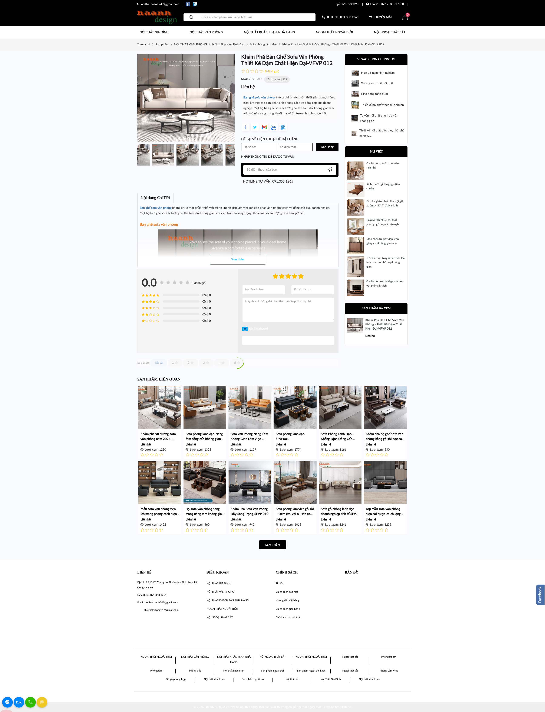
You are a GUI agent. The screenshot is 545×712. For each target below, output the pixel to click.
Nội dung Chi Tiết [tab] (155, 198)
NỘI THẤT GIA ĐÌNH (154, 32)
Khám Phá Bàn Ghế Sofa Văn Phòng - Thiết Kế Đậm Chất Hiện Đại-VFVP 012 (384, 324)
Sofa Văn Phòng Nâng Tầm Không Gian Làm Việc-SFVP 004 (249, 438)
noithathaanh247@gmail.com (161, 602)
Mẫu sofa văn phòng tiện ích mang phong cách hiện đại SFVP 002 (159, 513)
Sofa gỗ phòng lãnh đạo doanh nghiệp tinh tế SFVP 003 (339, 513)
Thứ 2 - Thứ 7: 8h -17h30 (386, 4)
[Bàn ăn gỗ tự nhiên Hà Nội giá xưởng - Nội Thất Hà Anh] (355, 207)
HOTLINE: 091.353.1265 (342, 17)
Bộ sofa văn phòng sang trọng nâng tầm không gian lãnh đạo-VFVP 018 (205, 513)
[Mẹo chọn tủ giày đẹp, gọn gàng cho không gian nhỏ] (355, 245)
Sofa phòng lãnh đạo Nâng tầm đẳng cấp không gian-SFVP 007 (204, 438)
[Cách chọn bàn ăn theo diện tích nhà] (355, 170)
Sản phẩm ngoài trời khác (311, 670)
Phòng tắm (156, 670)
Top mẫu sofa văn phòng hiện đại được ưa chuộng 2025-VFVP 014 (383, 513)
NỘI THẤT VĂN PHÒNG (206, 32)
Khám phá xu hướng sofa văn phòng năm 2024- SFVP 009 (158, 438)
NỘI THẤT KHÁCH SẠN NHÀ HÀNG (234, 659)
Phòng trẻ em (388, 657)
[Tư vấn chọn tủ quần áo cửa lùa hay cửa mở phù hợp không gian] (355, 266)
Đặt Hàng (327, 147)
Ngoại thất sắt (350, 657)
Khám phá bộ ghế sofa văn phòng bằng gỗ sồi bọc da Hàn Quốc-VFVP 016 (384, 438)
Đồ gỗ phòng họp (176, 679)
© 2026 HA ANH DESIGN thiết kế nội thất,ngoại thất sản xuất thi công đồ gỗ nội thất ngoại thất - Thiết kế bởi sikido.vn (272, 707)
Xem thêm (238, 259)
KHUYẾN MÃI (382, 17)
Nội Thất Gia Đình (330, 679)
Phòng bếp (195, 670)
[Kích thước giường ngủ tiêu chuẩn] (355, 189)
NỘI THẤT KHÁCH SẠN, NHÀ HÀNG (269, 32)
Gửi (288, 340)
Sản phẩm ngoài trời (272, 670)
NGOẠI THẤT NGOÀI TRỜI (334, 32)
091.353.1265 (349, 4)
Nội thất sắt (291, 679)
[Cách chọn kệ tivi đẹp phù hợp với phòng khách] (355, 287)
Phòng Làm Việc (389, 670)
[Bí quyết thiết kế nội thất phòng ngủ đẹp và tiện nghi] (355, 226)
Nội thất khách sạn (233, 670)
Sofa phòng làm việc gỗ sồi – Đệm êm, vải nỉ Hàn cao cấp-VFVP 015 (295, 513)
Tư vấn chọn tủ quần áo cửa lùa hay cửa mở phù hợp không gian (385, 262)
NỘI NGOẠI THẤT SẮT (389, 32)
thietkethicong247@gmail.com (161, 610)
